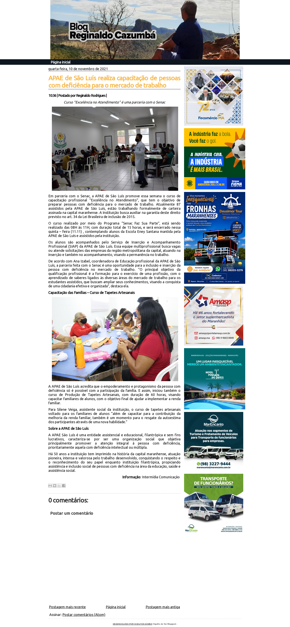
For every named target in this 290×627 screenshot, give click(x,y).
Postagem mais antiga (163, 607)
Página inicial (61, 62)
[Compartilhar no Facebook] (64, 486)
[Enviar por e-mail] (50, 486)
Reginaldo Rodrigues (90, 95)
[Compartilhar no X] (59, 486)
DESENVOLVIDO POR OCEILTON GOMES (132, 624)
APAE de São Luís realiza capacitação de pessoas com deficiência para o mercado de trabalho (114, 81)
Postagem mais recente (67, 607)
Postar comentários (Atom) (83, 615)
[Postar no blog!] (55, 486)
